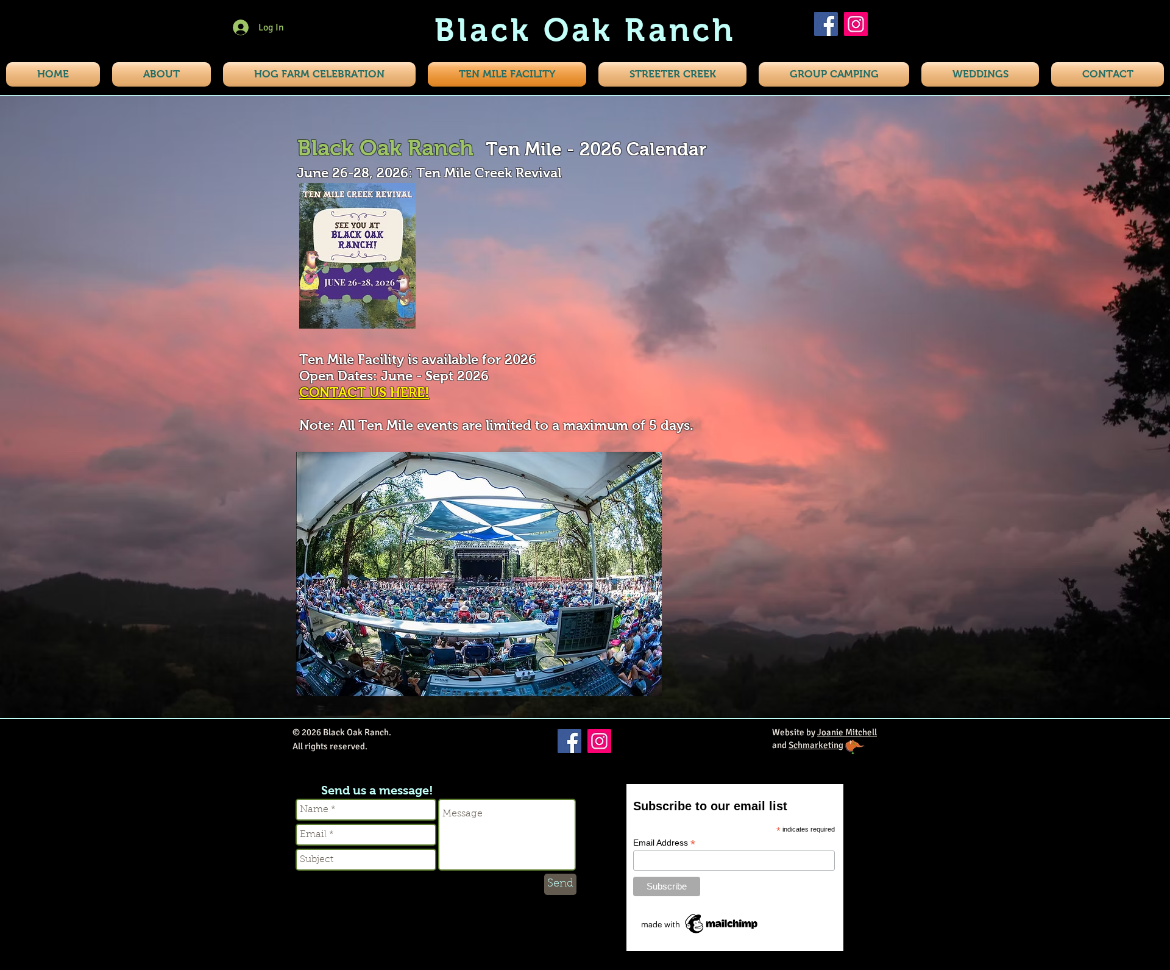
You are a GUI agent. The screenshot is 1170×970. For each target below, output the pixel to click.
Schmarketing (816, 745)
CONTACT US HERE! (364, 392)
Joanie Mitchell (847, 732)
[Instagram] (856, 24)
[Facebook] (826, 24)
